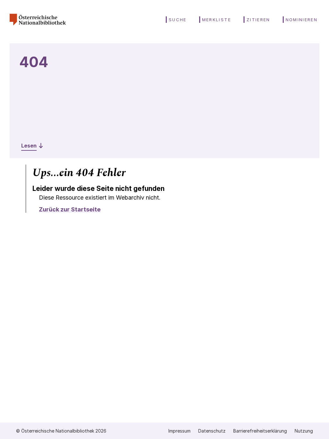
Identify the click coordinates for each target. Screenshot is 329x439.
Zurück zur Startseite (70, 209)
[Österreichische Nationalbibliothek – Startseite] (38, 28)
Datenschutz (212, 431)
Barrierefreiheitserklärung (260, 431)
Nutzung (304, 431)
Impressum (179, 431)
